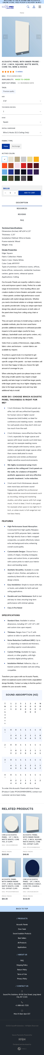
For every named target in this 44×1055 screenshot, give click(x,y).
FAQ (22, 220)
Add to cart (29, 193)
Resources (22, 208)
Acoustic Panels (22, 924)
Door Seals (22, 929)
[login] (34, 6)
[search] (28, 6)
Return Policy (22, 970)
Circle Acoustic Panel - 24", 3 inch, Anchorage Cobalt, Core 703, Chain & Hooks (32, 884)
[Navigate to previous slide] (5, 36)
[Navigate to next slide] (38, 36)
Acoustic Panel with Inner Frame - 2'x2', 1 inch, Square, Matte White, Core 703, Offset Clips (32, 839)
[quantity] (5, 193)
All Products (22, 943)
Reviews (22, 214)
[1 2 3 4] (22, 112)
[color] (10, 159)
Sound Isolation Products (22, 934)
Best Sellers (22, 938)
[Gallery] (22, 37)
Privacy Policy (22, 979)
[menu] (39, 6)
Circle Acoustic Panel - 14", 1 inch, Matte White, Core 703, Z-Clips (10, 838)
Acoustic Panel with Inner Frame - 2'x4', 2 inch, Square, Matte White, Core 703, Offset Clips (11, 884)
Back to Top (22, 909)
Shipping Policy (22, 965)
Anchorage (16, 146)
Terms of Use (22, 974)
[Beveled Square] (22, 122)
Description (22, 203)
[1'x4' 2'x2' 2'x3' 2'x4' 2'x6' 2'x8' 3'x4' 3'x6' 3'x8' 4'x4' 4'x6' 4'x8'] (22, 101)
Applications (22, 947)
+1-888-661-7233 (22, 1005)
